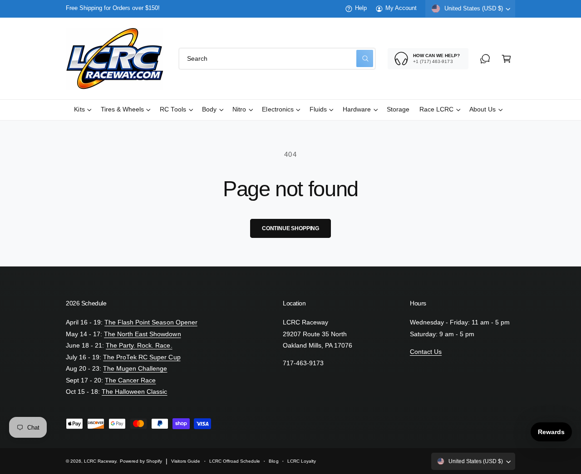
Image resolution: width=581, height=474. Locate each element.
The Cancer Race (130, 380)
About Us (482, 109)
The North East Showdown (142, 334)
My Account (401, 8)
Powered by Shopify (141, 461)
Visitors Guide (185, 461)
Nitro (239, 109)
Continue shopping (290, 228)
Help (361, 8)
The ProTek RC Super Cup (141, 357)
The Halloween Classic (134, 391)
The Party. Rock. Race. (139, 345)
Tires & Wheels (122, 109)
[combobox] (277, 58)
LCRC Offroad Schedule (234, 461)
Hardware (357, 109)
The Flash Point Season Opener (150, 322)
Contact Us (426, 351)
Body (209, 109)
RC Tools (173, 109)
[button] (506, 58)
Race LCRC (436, 109)
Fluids (318, 109)
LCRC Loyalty (301, 461)
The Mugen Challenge (135, 368)
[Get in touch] (485, 58)
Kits (79, 109)
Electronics (277, 109)
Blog (273, 461)
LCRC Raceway (100, 461)
